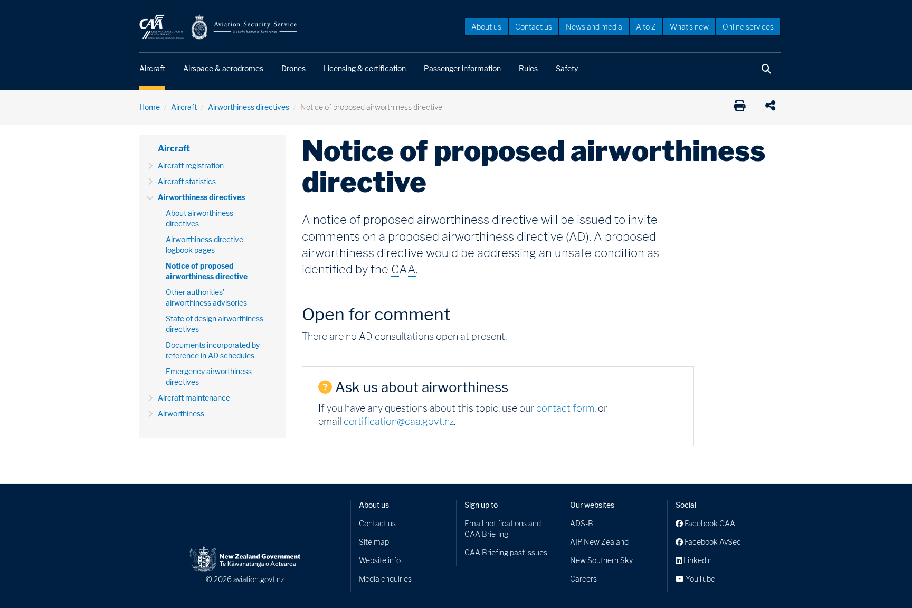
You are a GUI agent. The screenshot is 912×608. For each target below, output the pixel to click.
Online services (748, 26)
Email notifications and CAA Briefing (502, 528)
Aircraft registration (191, 165)
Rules (528, 68)
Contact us (533, 26)
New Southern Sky (601, 560)
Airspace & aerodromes (223, 68)
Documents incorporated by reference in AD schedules (213, 350)
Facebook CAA (709, 523)
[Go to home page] (218, 26)
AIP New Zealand (599, 541)
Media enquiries (385, 578)
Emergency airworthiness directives (209, 376)
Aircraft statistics (187, 181)
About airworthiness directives (199, 218)
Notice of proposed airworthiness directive (207, 271)
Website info (380, 560)
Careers (583, 578)
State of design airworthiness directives (214, 324)
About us (486, 26)
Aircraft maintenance (194, 397)
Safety (567, 68)
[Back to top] (882, 578)
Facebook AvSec (712, 541)
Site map (374, 541)
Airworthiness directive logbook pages (204, 244)
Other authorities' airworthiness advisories (206, 297)
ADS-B (581, 523)
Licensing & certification (365, 68)
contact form (565, 408)
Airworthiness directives (248, 106)
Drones (293, 68)
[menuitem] (486, 26)
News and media (594, 26)
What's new (689, 26)
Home (149, 106)
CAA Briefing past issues (505, 552)
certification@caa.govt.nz (399, 421)
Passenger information (462, 68)
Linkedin (697, 560)
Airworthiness (181, 413)
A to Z (646, 26)
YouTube (699, 578)
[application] (773, 107)
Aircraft (152, 68)
